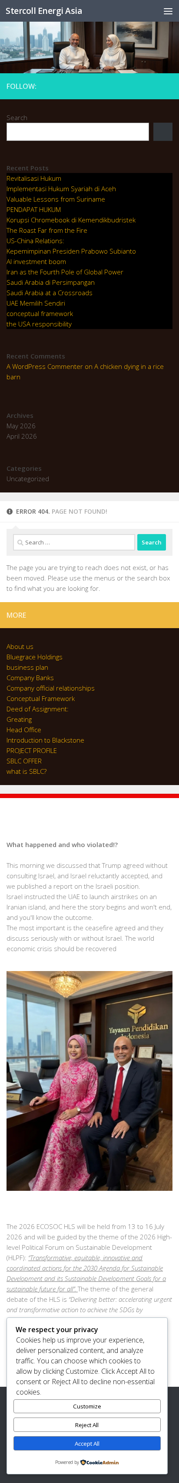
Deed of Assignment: (38, 708)
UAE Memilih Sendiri (36, 303)
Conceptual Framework (41, 698)
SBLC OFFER (24, 760)
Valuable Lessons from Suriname (56, 199)
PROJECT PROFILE (32, 750)
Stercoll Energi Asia (44, 10)
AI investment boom (36, 261)
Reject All (87, 1425)
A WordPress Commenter (45, 366)
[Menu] (168, 11)
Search (17, 117)
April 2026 (22, 436)
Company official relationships (51, 688)
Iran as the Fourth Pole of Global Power (65, 271)
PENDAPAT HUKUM (34, 209)
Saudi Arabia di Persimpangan (51, 282)
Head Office (24, 729)
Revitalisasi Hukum (34, 178)
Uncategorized (28, 478)
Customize (87, 1406)
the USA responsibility (39, 323)
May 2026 (21, 425)
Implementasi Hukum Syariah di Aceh (61, 188)
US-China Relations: (35, 240)
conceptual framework (40, 313)
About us (20, 646)
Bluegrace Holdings (35, 656)
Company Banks (30, 677)
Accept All (87, 1443)
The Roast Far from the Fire (47, 230)
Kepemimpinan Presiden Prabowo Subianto (71, 251)
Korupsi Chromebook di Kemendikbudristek (71, 219)
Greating (19, 719)
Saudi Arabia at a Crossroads (50, 292)
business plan (27, 667)
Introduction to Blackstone (45, 740)
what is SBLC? (26, 771)
